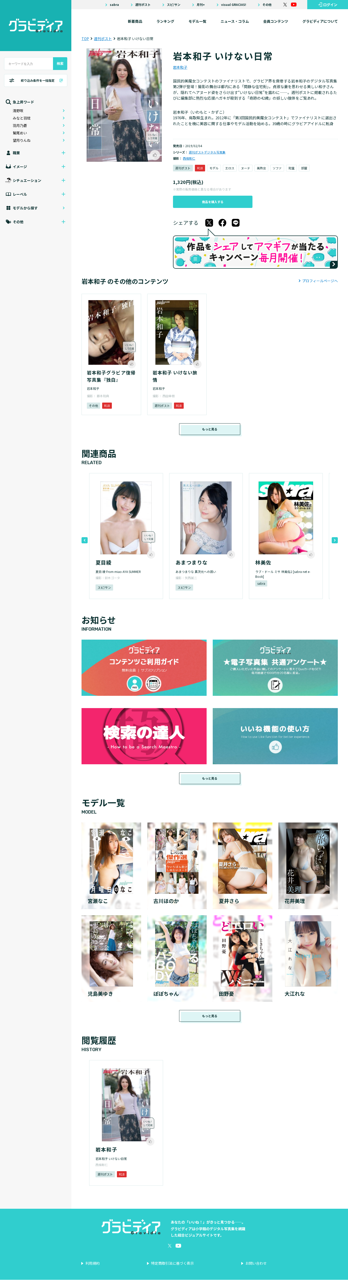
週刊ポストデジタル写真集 (207, 152)
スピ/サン (173, 4)
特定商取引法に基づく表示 (172, 1263)
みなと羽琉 (22, 118)
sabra (114, 4)
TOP (85, 38)
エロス (229, 168)
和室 (291, 168)
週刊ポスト (143, 4)
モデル (214, 168)
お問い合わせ (256, 1263)
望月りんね (22, 140)
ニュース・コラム (235, 21)
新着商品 (135, 21)
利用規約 (92, 1263)
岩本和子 (180, 67)
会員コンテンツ (275, 21)
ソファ (277, 168)
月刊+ (201, 4)
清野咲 (18, 110)
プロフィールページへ (320, 280)
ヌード (245, 168)
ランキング (165, 21)
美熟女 (261, 168)
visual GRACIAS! (233, 4)
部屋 (304, 168)
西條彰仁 (189, 158)
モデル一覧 (197, 21)
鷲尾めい (20, 132)
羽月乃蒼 (20, 125)
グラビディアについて (320, 21)
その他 (267, 4)
